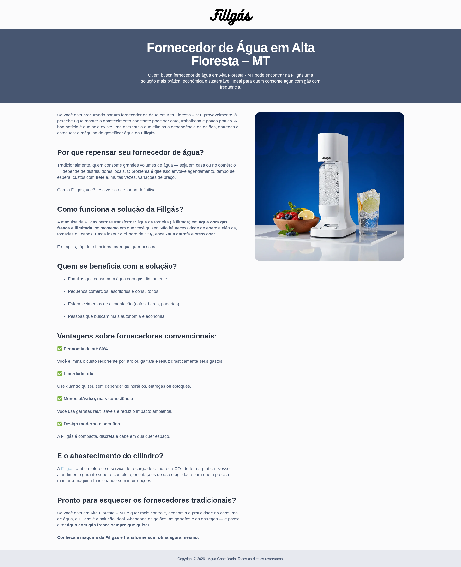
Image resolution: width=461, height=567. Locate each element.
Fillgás (67, 468)
